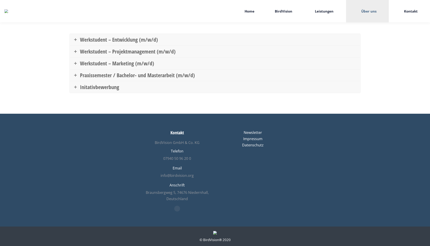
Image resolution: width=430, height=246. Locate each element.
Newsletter (253, 132)
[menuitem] (246, 11)
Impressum (252, 138)
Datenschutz (253, 145)
